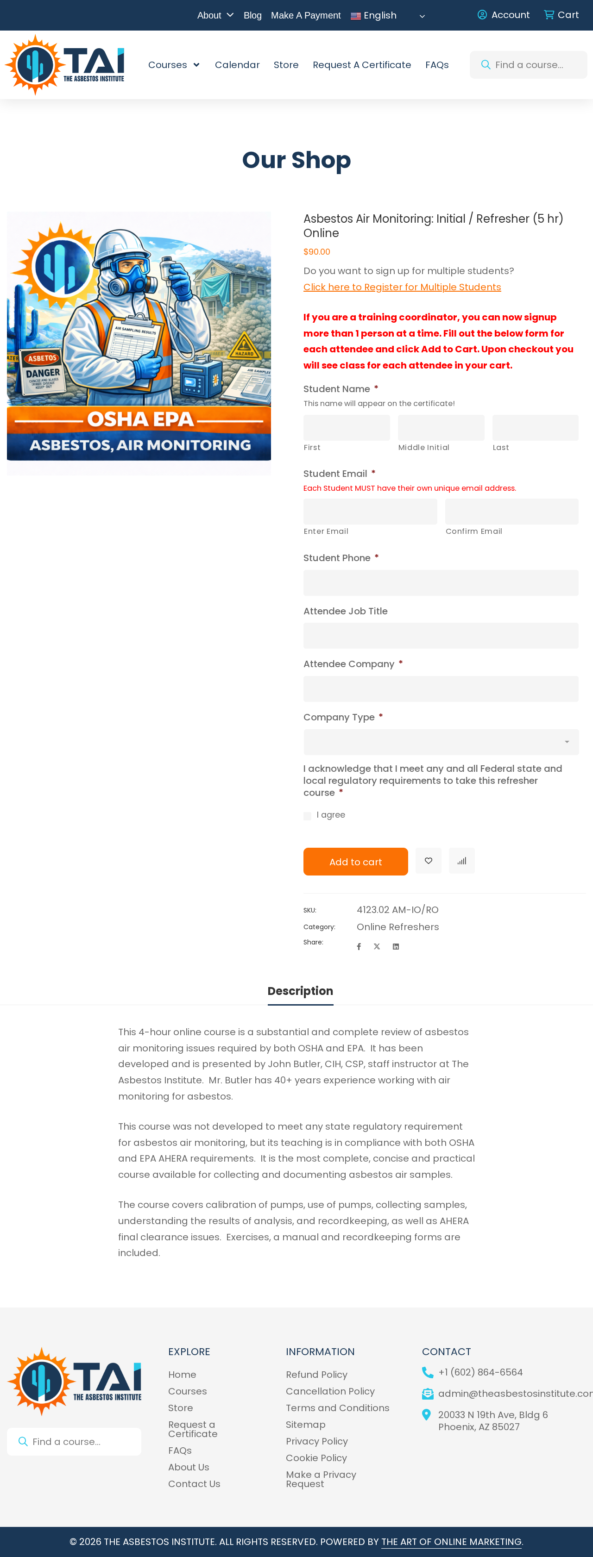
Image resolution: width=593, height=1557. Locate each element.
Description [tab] (301, 991)
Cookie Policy (316, 1457)
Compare (462, 861)
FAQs (437, 64)
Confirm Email (474, 531)
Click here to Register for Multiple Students (402, 287)
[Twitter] (376, 947)
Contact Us (194, 1483)
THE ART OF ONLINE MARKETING (451, 1541)
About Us (188, 1467)
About (209, 15)
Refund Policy (316, 1374)
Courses (167, 64)
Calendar (237, 64)
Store (286, 64)
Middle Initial (424, 447)
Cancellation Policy (330, 1391)
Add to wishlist (429, 861)
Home (182, 1374)
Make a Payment (306, 15)
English (379, 16)
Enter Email (326, 531)
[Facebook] (359, 947)
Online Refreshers (398, 926)
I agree (331, 814)
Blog (253, 15)
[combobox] (528, 65)
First (312, 447)
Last (501, 447)
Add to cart (355, 862)
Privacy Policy (317, 1441)
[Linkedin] (396, 947)
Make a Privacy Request (321, 1479)
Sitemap (306, 1424)
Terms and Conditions (338, 1407)
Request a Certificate (362, 64)
